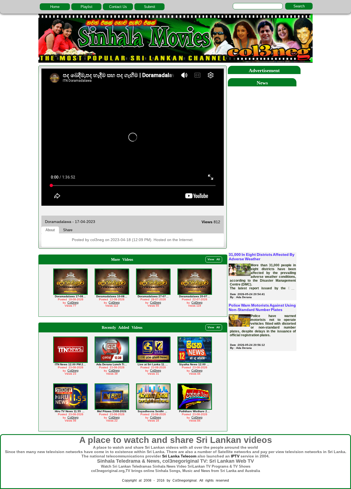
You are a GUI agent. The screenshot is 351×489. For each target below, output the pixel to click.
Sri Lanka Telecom (179, 456)
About (50, 230)
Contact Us (118, 7)
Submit (149, 7)
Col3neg (72, 302)
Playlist (86, 7)
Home (55, 7)
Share (67, 230)
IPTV (235, 456)
